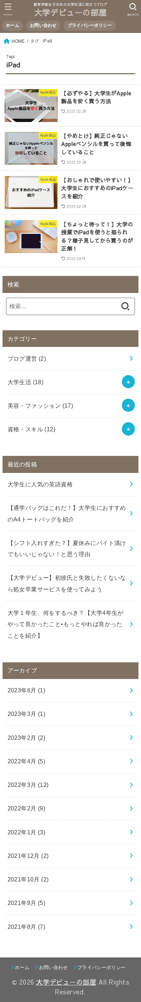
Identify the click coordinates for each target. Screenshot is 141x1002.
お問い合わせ (43, 25)
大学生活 (26, 382)
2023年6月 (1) (27, 690)
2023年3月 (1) (27, 713)
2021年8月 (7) (27, 926)
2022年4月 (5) (27, 761)
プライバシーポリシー (90, 25)
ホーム (12, 25)
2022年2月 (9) (27, 808)
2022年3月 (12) (28, 784)
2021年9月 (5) (27, 903)
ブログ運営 (27, 358)
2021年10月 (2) (28, 879)
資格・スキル (32, 429)
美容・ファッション (40, 405)
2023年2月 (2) (27, 737)
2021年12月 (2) (28, 855)
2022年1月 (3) (27, 832)
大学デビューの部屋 (70, 12)
